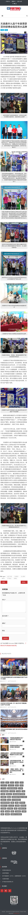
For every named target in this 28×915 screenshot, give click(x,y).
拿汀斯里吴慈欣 (16, 800)
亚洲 (2, 30)
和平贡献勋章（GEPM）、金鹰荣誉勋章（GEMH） (14, 876)
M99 (17, 785)
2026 (21, 782)
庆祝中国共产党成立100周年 (19, 797)
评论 (4, 600)
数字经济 (22, 802)
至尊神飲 (18, 811)
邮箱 (4, 623)
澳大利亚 (23, 805)
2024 (12, 782)
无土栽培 (23, 576)
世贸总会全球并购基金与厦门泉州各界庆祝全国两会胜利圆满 (14, 730)
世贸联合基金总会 (12, 788)
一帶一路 (3, 788)
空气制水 (9, 578)
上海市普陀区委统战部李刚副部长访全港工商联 (16, 753)
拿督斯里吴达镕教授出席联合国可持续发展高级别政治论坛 (5, 582)
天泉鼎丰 (16, 576)
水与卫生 (11, 805)
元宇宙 (20, 788)
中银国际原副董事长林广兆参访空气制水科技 (16, 738)
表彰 (2, 814)
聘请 (12, 811)
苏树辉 (24, 811)
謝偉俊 (7, 814)
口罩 (23, 791)
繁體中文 (14, 1)
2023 (7, 782)
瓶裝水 (3, 578)
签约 (16, 808)
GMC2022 (11, 785)
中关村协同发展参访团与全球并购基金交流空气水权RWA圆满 (14, 678)
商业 (6, 30)
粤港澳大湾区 (22, 808)
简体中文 (8, 1)
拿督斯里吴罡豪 (5, 802)
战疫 (9, 800)
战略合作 (3, 800)
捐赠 (12, 802)
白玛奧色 (3, 808)
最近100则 (19, 1)
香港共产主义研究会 (16, 814)
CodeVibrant (16, 913)
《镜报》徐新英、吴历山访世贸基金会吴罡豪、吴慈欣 (16, 770)
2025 (17, 782)
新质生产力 (4, 805)
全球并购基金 (4, 791)
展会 (9, 797)
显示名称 (5, 616)
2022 (2, 782)
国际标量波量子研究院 (18, 794)
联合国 (7, 811)
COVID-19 (3, 785)
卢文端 (18, 791)
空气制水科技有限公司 (7, 881)
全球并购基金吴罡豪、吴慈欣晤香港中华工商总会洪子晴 (16, 762)
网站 (3, 630)
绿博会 (15, 578)
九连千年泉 (9, 576)
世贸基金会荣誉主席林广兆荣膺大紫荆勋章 (16, 746)
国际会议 (9, 794)
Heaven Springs (13, 32)
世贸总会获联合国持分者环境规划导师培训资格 (24, 582)
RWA (21, 785)
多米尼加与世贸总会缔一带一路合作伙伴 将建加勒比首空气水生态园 (14, 704)
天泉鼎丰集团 (5, 878)
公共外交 (12, 791)
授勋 (17, 802)
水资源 (17, 805)
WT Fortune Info (12, 681)
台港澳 (3, 794)
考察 (2, 811)
